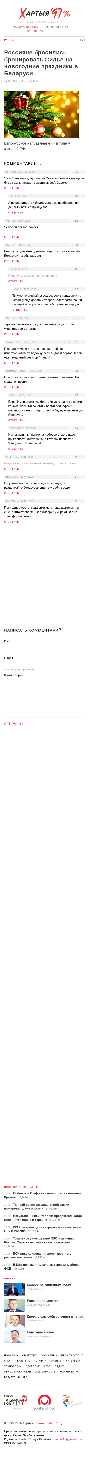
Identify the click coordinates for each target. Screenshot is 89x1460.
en (41, 31)
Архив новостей (57, 27)
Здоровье (33, 1366)
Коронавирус (69, 1371)
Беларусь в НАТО (16, 1377)
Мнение (9, 1278)
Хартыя (44, 13)
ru (35, 31)
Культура (23, 1360)
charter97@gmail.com (67, 1439)
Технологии (13, 1366)
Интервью (73, 1360)
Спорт (8, 1360)
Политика (11, 1355)
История (40, 1360)
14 (36, 74)
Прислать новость (25, 27)
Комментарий (13, 675)
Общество (29, 1355)
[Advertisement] (44, 577)
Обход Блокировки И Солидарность (30, 1371)
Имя (7, 640)
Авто (47, 1366)
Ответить (11, 188)
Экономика (49, 1355)
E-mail (8, 658)
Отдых (59, 1366)
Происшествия (72, 1355)
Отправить (15, 723)
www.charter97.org (50, 1423)
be (29, 31)
